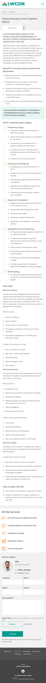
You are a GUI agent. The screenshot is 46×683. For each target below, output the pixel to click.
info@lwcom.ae (23, 573)
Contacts (27, 654)
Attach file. (6, 618)
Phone (26, 588)
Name (25, 578)
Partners (26, 651)
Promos (18, 654)
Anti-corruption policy (26, 679)
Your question (7, 598)
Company (6, 578)
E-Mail (4, 588)
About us (7, 651)
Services (17, 651)
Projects (36, 651)
